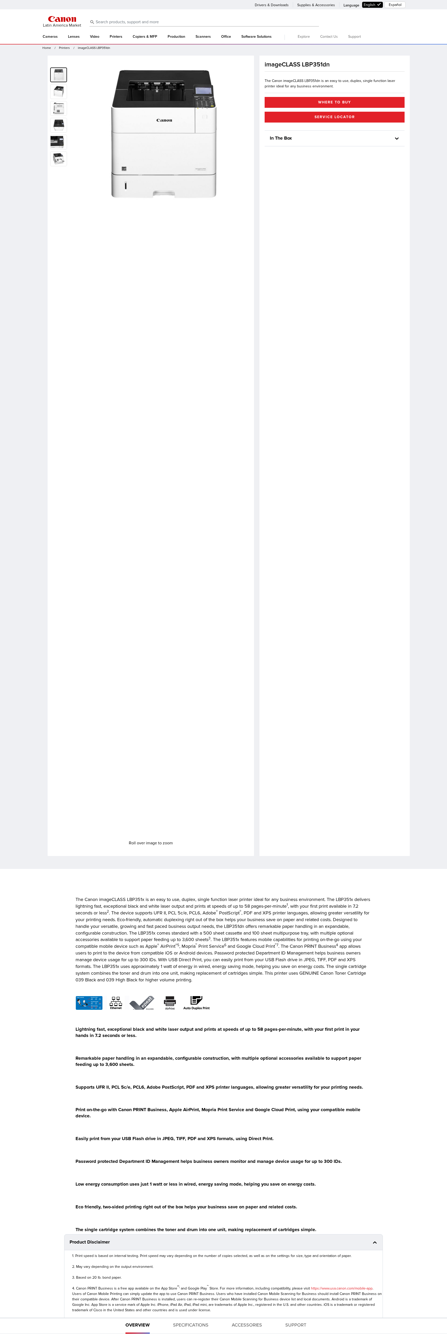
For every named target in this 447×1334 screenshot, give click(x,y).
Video (94, 37)
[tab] (137, 1326)
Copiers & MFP (145, 37)
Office (226, 37)
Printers (116, 37)
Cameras (50, 37)
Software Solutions (256, 37)
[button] (59, 90)
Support (354, 36)
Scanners (203, 37)
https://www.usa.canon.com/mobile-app (342, 1288)
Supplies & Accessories (316, 5)
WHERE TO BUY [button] (334, 102)
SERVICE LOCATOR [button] (335, 117)
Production (176, 37)
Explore (304, 36)
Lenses (74, 37)
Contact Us (329, 36)
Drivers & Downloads (272, 5)
